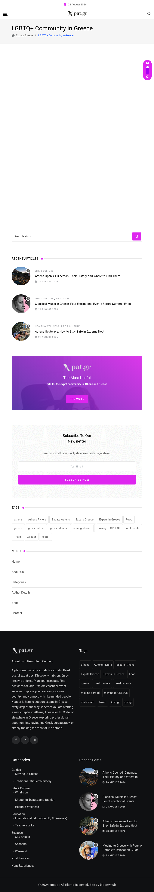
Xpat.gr (31, 536)
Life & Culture (44, 271)
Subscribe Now (77, 479)
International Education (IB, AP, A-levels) (41, 818)
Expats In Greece (109, 519)
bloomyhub (108, 885)
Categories (19, 582)
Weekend (21, 851)
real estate (133, 528)
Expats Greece (84, 519)
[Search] (149, 14)
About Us (18, 572)
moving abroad (81, 528)
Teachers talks (24, 825)
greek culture (36, 528)
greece (18, 528)
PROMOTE (77, 398)
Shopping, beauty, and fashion (35, 800)
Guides (16, 770)
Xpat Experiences (23, 865)
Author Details (21, 592)
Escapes (17, 832)
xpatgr (45, 536)
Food (129, 519)
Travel (18, 536)
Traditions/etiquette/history (33, 781)
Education (18, 814)
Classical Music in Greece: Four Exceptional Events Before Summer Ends (83, 304)
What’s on (62, 298)
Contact (17, 613)
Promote (33, 661)
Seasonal (21, 844)
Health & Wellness (27, 807)
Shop (15, 603)
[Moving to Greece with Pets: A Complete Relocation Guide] (88, 850)
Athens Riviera (37, 519)
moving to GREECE (109, 528)
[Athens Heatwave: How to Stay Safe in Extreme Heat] (21, 331)
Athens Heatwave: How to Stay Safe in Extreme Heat (69, 331)
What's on (21, 792)
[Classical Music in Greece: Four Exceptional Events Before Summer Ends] (21, 303)
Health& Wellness (47, 326)
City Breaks (22, 837)
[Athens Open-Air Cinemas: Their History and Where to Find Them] (21, 276)
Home (16, 561)
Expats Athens (61, 519)
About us (18, 661)
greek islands (58, 528)
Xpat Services (21, 858)
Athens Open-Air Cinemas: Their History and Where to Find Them (77, 276)
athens (18, 519)
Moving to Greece (26, 774)
